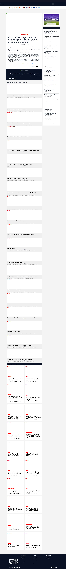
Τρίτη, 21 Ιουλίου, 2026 (47, 72)
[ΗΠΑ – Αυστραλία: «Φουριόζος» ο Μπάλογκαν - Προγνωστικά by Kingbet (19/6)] (33, 483)
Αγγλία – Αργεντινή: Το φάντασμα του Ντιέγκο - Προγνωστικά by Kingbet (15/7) (15, 454)
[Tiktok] (64, 1)
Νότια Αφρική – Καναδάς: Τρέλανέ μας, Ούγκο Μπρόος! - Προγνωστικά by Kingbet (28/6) (33, 472)
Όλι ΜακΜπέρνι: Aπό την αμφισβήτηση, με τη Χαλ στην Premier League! (14, 545)
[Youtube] (63, 1)
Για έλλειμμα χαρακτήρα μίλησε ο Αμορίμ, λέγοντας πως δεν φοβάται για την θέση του (18, 140)
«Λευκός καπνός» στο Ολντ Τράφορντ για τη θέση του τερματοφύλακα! (16, 224)
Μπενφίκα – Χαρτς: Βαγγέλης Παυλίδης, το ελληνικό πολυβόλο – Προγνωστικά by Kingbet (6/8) (50, 56)
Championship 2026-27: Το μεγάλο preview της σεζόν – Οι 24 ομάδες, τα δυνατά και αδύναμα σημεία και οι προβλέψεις (15, 398)
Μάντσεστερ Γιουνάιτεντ (24, 34)
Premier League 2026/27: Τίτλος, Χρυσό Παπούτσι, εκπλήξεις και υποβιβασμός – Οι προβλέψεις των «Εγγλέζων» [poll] (50, 31)
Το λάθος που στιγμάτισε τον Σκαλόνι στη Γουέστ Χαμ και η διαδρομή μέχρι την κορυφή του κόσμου (33, 436)
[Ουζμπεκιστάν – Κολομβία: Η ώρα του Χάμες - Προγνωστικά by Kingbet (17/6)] (15, 501)
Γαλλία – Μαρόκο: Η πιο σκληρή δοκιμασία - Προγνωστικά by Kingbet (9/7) (33, 454)
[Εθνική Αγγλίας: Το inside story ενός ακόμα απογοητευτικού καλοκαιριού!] (15, 427)
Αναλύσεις (35, 558)
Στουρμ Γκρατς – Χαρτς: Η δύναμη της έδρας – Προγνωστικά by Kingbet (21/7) (50, 71)
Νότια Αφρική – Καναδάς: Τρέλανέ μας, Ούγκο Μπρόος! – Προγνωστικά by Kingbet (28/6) (51, 99)
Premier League (9, 488)
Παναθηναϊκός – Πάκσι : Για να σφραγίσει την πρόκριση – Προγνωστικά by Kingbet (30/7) (51, 61)
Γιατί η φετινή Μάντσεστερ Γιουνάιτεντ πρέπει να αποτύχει (14, 126)
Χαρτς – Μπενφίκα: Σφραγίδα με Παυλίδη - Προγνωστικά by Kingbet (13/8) (33, 398)
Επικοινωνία (47, 557)
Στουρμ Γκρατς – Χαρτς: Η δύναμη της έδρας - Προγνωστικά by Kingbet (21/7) (33, 417)
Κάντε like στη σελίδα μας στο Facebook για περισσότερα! (24, 63)
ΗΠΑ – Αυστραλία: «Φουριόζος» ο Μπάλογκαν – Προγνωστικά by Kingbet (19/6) (50, 109)
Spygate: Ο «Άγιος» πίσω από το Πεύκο (33, 546)
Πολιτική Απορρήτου (48, 559)
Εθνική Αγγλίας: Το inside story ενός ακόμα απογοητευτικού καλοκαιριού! (15, 436)
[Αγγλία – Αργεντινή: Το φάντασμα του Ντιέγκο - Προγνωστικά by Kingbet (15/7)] (15, 446)
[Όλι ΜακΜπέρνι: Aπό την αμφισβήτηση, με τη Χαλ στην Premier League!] (15, 537)
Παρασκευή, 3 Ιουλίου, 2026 (47, 96)
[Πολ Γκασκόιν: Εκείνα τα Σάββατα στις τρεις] (15, 519)
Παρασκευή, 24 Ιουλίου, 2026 (48, 67)
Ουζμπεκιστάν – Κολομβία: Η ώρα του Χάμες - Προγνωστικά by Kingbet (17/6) (15, 509)
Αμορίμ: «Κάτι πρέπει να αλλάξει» (11, 321)
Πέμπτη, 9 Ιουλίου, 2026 (47, 91)
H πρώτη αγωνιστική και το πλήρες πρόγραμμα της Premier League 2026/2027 (15, 491)
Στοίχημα (27, 376)
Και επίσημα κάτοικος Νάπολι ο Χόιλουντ (12, 210)
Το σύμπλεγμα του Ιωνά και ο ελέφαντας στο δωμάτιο (13, 98)
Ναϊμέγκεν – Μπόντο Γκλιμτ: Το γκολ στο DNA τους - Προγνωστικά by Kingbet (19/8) (33, 379)
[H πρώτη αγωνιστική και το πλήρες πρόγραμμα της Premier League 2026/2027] (15, 483)
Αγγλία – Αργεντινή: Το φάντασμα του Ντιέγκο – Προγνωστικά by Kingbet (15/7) (50, 85)
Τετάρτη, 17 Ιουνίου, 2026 (47, 115)
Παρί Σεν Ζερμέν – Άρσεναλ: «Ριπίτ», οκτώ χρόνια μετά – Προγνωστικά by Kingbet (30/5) (51, 118)
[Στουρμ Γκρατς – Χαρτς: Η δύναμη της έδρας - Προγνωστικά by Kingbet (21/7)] (33, 409)
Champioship (22, 558)
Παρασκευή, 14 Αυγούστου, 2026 (48, 48)
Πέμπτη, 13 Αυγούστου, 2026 (47, 53)
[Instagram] (61, 1)
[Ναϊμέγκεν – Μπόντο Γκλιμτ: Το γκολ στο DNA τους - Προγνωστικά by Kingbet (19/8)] (33, 371)
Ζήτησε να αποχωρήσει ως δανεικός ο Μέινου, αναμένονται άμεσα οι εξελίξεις (17, 307)
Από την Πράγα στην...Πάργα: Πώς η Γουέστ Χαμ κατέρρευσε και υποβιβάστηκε (33, 527)
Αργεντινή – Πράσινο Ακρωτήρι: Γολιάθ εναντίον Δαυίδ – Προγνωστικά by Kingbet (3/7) (51, 95)
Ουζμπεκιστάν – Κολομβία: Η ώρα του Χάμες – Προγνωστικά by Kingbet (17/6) (50, 114)
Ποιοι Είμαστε (48, 558)
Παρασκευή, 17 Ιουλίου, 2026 (48, 77)
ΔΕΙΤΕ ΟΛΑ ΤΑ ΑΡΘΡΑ (12, 78)
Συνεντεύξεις (35, 559)
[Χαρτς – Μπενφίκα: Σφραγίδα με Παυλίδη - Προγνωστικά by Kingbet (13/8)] (33, 389)
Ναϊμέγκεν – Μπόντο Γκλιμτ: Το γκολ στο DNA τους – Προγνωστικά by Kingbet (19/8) (50, 41)
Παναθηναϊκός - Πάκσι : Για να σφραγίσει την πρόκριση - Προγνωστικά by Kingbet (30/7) (15, 417)
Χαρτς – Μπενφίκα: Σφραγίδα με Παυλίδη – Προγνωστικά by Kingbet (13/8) (51, 52)
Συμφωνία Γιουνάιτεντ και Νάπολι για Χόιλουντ (13, 293)
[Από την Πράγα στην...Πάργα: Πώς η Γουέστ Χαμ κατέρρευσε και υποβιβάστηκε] (33, 519)
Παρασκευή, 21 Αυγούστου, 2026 (48, 33)
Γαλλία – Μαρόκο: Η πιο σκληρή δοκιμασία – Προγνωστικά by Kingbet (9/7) (49, 90)
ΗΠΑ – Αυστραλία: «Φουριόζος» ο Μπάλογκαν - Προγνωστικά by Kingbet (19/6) (33, 491)
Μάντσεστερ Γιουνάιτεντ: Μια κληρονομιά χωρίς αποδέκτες (14, 112)
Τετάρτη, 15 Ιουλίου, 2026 (47, 86)
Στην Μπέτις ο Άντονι (9, 238)
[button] (36, 66)
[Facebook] (59, 1)
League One (22, 559)
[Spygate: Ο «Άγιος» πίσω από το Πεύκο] (33, 537)
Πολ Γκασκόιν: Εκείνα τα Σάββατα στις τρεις (13, 527)
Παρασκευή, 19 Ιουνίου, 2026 (48, 110)
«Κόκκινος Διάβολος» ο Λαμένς (11, 196)
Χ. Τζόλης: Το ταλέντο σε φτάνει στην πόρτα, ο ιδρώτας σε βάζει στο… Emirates (51, 66)
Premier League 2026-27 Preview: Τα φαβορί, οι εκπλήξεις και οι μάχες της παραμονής (15, 379)
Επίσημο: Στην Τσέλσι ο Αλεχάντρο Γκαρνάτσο (12, 279)
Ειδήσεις (13, 488)
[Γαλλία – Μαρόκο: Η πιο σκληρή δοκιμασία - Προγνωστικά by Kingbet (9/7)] (33, 446)
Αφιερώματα (9, 376)
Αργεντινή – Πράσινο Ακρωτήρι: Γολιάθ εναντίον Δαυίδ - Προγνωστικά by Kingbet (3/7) (15, 472)
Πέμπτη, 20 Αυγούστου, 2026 (47, 38)
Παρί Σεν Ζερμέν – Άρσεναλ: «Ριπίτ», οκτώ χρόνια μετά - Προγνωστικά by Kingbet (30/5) (33, 509)
